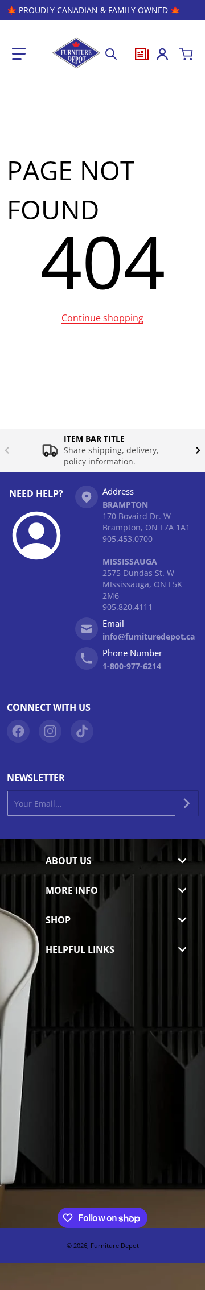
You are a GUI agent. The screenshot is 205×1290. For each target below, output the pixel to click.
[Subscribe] (187, 803)
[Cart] (186, 54)
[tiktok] (82, 731)
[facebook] (18, 731)
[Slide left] (7, 450)
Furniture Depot (115, 1245)
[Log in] (162, 54)
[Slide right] (198, 450)
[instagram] (50, 731)
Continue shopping (103, 318)
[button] (19, 54)
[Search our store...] (111, 54)
